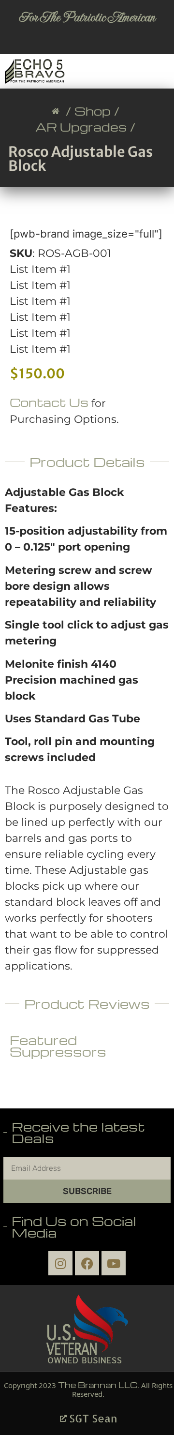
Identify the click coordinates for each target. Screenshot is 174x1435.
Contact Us (49, 402)
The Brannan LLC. (98, 1385)
